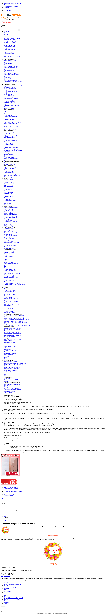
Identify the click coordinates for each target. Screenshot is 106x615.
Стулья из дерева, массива (11, 212)
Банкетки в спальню (9, 125)
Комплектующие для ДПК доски (12, 380)
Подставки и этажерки (10, 352)
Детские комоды (8, 77)
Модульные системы (9, 111)
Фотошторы (7, 373)
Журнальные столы (9, 193)
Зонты (5, 266)
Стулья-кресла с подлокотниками (12, 219)
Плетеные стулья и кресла (10, 214)
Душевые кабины (8, 160)
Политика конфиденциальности (12, 3)
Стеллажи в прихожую (10, 49)
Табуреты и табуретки (9, 226)
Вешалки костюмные (9, 45)
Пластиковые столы (9, 203)
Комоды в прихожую (9, 50)
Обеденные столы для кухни (11, 139)
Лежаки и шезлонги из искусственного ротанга (16, 319)
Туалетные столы (8, 196)
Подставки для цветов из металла (12, 339)
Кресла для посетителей (10, 171)
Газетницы (6, 356)
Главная (6, 2)
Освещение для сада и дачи (11, 277)
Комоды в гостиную (9, 95)
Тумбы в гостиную (9, 97)
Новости (6, 516)
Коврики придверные (9, 269)
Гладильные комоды (9, 251)
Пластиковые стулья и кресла (11, 216)
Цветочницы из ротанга (10, 353)
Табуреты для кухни (9, 146)
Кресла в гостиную (9, 100)
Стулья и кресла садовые (10, 235)
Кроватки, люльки (9, 163)
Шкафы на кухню (8, 143)
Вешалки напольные (9, 42)
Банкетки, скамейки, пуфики (11, 105)
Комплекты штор (8, 371)
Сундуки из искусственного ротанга (13, 324)
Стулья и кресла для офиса (11, 209)
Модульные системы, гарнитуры (12, 135)
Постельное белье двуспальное (12, 367)
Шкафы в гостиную (9, 90)
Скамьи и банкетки (9, 53)
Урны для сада (7, 247)
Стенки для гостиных (9, 87)
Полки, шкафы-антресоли (10, 123)
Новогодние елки (8, 282)
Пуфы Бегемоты (8, 55)
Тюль (5, 375)
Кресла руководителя (9, 168)
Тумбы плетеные (8, 308)
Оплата (6, 4)
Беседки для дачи (8, 228)
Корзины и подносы (9, 311)
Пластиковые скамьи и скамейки (12, 335)
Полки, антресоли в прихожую (12, 56)
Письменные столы (9, 185)
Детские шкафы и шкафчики (11, 74)
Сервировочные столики (10, 142)
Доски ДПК (7, 378)
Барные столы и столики (10, 200)
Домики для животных (10, 265)
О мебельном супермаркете (11, 6)
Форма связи (7, 603)
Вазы (5, 347)
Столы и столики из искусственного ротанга (16, 317)
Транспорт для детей (9, 83)
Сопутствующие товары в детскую (13, 81)
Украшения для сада (9, 280)
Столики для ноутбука (10, 184)
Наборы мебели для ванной (11, 158)
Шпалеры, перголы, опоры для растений (14, 284)
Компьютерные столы (9, 182)
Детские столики (8, 192)
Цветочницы (7, 305)
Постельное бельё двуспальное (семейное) (15, 363)
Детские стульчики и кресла (11, 207)
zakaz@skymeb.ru (5, 24)
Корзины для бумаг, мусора (11, 177)
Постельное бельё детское (10, 361)
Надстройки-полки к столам (11, 181)
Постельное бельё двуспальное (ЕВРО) (14, 364)
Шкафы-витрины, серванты (11, 93)
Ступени (6, 381)
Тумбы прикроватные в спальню (12, 122)
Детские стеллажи (8, 76)
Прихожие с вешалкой (10, 39)
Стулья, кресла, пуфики (10, 71)
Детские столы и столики (10, 73)
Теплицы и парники (9, 252)
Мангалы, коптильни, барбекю (12, 273)
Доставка (6, 31)
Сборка (6, 34)
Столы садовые (8, 205)
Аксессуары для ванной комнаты (12, 389)
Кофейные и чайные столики (11, 104)
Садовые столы (8, 234)
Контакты (6, 11)
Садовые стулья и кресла (10, 217)
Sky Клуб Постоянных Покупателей (13, 598)
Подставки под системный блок (12, 175)
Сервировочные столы (10, 188)
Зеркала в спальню (9, 128)
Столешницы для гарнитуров (11, 149)
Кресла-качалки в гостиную (11, 101)
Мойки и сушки (8, 133)
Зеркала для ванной (9, 154)
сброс (2, 498)
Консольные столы (9, 199)
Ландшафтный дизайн (10, 276)
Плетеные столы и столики (11, 298)
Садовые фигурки (8, 256)
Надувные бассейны (9, 289)
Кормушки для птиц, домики (11, 272)
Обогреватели (7, 385)
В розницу (6, 7)
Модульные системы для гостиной (13, 86)
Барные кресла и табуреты (11, 147)
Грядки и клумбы (8, 262)
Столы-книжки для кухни (10, 140)
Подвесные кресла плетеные (11, 304)
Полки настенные (8, 354)
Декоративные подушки (10, 370)
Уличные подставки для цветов (12, 283)
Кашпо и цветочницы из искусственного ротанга (17, 325)
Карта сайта (7, 602)
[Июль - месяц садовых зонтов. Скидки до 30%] (9, 484)
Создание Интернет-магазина (42, 613)
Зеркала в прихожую (9, 57)
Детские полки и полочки (10, 80)
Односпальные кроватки (10, 64)
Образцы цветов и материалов (12, 599)
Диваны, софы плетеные (10, 300)
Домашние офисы (8, 179)
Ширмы (6, 259)
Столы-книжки (8, 189)
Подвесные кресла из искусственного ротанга (16, 322)
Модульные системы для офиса (12, 167)
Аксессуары (7, 151)
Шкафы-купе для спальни (10, 116)
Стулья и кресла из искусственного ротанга (15, 318)
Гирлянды (6, 345)
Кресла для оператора (9, 170)
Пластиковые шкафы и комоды (12, 329)
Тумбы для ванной (9, 156)
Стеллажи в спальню (9, 118)
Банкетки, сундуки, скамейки (11, 223)
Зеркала (6, 357)
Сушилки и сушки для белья (11, 388)
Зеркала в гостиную (9, 108)
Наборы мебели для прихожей (12, 38)
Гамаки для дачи (8, 240)
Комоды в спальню (9, 121)
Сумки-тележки (8, 392)
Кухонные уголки (8, 136)
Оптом (5, 9)
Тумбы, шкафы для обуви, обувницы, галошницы (17, 41)
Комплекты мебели (9, 296)
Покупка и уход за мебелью (11, 600)
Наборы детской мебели (10, 60)
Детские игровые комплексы (11, 263)
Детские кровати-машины (11, 69)
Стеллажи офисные (9, 172)
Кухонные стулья (8, 144)
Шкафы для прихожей (9, 46)
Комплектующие (8, 359)
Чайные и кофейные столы (11, 195)
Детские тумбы (8, 79)
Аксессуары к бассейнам (10, 291)
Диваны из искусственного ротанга (13, 321)
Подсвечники (7, 349)
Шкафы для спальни (9, 115)
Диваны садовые (8, 237)
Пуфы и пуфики (8, 224)
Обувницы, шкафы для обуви (11, 487)
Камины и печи (8, 268)
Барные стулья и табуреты (10, 221)
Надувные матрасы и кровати (11, 242)
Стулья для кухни (8, 210)
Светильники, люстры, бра (11, 350)
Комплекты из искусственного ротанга (14, 315)
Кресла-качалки (8, 220)
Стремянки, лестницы (9, 391)
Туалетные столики (9, 119)
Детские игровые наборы (10, 62)
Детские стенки (8, 63)
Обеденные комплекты (10, 137)
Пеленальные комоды (9, 164)
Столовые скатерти (9, 366)
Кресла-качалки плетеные (10, 303)
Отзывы (6, 596)
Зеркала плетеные (8, 310)
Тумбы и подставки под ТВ (11, 88)
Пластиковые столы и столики (12, 331)
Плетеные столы (8, 202)
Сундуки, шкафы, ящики (10, 245)
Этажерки (6, 307)
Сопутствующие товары (10, 129)
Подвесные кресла (9, 231)
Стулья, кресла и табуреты (11, 301)
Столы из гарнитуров (9, 132)
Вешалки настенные (9, 43)
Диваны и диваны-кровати (11, 98)
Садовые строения (9, 248)
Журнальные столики (9, 102)
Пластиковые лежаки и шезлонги (12, 333)
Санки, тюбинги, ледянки (10, 254)
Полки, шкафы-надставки (10, 107)
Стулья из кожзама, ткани (10, 213)
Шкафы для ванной (9, 157)
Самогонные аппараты (10, 275)
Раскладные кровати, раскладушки (13, 244)
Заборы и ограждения (9, 261)
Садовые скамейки (9, 238)
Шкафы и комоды (8, 297)
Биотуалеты (7, 255)
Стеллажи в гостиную (9, 94)
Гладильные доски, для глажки (12, 384)
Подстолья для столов (9, 198)
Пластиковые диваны (9, 336)
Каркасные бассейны (9, 290)
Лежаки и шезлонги (9, 241)
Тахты (5, 114)
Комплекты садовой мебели (11, 233)
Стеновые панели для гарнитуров (13, 150)
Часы (5, 343)
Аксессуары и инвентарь (10, 286)
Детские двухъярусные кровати (12, 66)
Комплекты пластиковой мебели (12, 328)
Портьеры (6, 374)
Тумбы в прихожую (9, 52)
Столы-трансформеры (9, 191)
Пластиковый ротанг (9, 294)
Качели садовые (8, 230)
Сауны (5, 258)
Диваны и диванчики (9, 70)
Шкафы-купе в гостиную (10, 91)
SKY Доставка (7, 10)
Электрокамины (8, 340)
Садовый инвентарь (9, 279)
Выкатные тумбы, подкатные (11, 174)
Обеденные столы (8, 186)
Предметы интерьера (9, 342)
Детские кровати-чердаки (10, 67)
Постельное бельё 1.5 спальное (12, 368)
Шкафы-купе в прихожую (10, 48)
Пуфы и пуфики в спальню (11, 126)
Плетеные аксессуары (9, 312)
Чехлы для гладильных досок (11, 387)
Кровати (6, 112)
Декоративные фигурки (10, 346)
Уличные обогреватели (10, 270)
